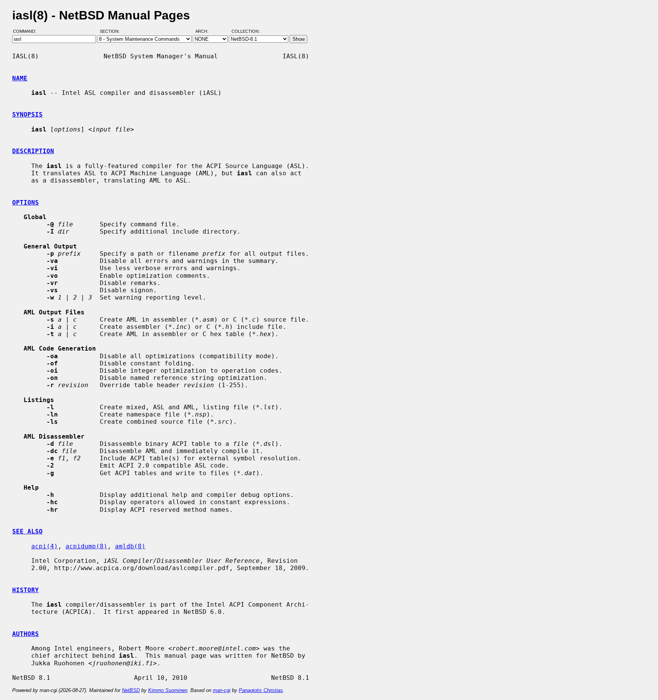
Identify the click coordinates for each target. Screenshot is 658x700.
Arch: (205, 31)
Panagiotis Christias (261, 690)
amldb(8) (130, 546)
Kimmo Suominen (167, 690)
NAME (19, 78)
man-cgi (221, 690)
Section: (111, 31)
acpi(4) (44, 546)
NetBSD (131, 690)
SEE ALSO (27, 531)
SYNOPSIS (27, 114)
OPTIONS (25, 202)
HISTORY (25, 590)
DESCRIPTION (33, 151)
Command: (27, 31)
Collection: (246, 31)
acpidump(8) (86, 546)
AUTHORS (25, 634)
